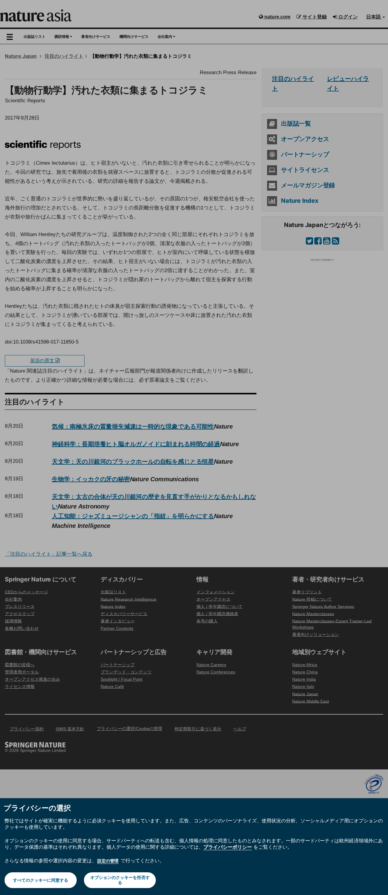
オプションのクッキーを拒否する (120, 880)
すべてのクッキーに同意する (40, 880)
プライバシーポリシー (227, 847)
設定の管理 (108, 860)
